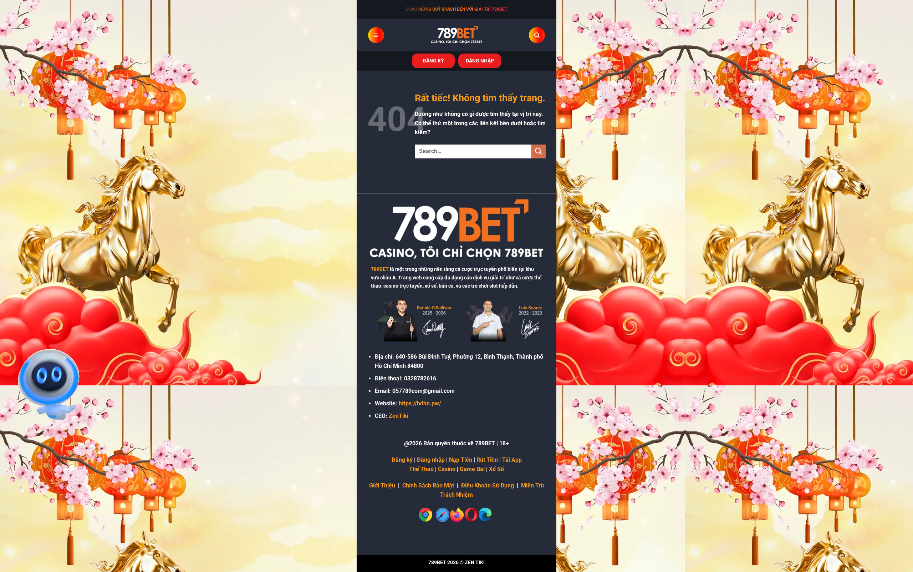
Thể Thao (421, 469)
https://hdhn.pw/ (420, 403)
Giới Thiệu (382, 485)
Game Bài (472, 469)
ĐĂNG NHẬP (480, 61)
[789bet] (456, 35)
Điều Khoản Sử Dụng (487, 485)
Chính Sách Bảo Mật (428, 485)
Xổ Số (496, 469)
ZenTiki (398, 415)
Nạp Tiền (460, 459)
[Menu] (376, 35)
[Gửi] (538, 151)
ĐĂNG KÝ (433, 61)
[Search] (537, 35)
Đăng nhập (431, 459)
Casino (446, 469)
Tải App (512, 459)
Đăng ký (402, 459)
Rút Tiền (487, 459)
